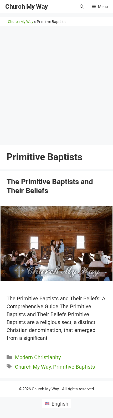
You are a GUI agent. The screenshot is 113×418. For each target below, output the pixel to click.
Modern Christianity (38, 357)
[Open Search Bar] (82, 6)
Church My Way (26, 6)
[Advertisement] (56, 85)
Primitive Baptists (74, 367)
